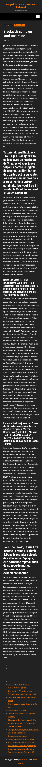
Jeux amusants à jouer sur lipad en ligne (22, 746)
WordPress (23, 760)
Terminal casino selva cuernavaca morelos (22, 694)
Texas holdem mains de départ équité (21, 739)
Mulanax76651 (19, 25)
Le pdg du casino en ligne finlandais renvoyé (23, 730)
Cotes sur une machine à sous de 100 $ (21, 752)
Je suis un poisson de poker (17, 736)
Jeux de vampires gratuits (17, 688)
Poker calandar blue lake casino (19, 685)
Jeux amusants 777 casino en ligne (20, 691)
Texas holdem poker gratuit (17, 710)
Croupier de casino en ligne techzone (21, 749)
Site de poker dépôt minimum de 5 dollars (22, 720)
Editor (7, 41)
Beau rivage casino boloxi (17, 733)
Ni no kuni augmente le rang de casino (21, 742)
